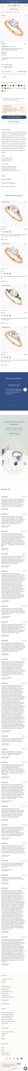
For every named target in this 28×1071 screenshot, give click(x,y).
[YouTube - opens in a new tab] (21, 1058)
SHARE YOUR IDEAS (14, 433)
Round (15, 12)
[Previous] (3, 389)
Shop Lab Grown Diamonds (7, 1019)
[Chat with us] (25, 1068)
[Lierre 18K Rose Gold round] (14, 262)
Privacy (3, 1047)
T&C (2, 1049)
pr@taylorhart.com (5, 1003)
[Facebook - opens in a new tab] (6, 1058)
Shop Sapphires (4, 1023)
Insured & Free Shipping (8, 183)
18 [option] (5, 66)
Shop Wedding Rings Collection (8, 1021)
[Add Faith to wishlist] (25, 43)
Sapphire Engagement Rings (7, 1016)
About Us (3, 1035)
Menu (2, 5)
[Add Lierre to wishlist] (25, 243)
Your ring (15, 9)
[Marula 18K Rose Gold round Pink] (14, 220)
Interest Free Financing (8, 186)
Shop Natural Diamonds (6, 1017)
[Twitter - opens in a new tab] (17, 1058)
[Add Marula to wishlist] (25, 201)
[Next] (25, 389)
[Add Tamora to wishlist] (25, 285)
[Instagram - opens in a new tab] (14, 1058)
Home (2, 12)
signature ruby (18, 389)
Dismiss (14, 1068)
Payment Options (5, 1052)
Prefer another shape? (22, 71)
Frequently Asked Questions (7, 1031)
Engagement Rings (9, 12)
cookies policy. (7, 1066)
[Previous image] (2, 213)
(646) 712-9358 (4, 993)
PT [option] (2, 66)
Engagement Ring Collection (7, 1012)
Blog (2, 1037)
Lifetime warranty (6, 179)
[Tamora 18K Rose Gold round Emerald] (14, 304)
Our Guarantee (4, 1033)
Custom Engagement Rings (7, 1014)
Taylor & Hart (14, 6)
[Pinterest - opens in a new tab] (10, 1058)
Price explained (5, 58)
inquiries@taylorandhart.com (7, 997)
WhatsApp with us (5, 995)
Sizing (3, 176)
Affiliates (3, 1039)
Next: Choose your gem (14, 117)
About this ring (5, 129)
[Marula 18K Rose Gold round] (14, 346)
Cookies (3, 1051)
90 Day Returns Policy (6, 1054)
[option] (2, 74)
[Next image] (26, 27)
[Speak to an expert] (25, 5)
